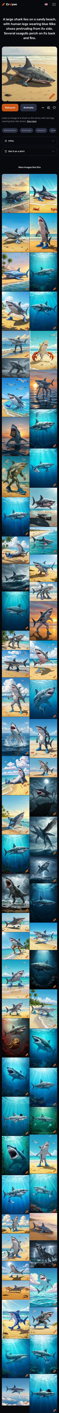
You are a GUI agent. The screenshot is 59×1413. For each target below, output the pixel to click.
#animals (26, 130)
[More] (43, 107)
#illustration (10, 130)
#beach (41, 130)
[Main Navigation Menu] (54, 4)
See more (32, 121)
